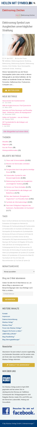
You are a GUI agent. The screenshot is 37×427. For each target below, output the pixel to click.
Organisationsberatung (21, 239)
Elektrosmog (6, 63)
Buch (11, 221)
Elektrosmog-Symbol (18, 63)
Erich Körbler (12, 66)
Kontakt (5, 313)
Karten (15, 234)
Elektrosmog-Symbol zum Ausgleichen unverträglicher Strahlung (17, 26)
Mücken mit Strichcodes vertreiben (18, 164)
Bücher (17, 221)
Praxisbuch (15, 242)
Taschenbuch (7, 258)
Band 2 (5, 221)
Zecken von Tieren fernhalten (16, 187)
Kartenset (22, 234)
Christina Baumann (27, 221)
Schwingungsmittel (9, 247)
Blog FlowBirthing (8, 337)
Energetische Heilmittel (20, 223)
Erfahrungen (7, 226)
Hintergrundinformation (10, 150)
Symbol (25, 250)
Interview (8, 234)
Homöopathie (7, 231)
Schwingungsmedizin (22, 244)
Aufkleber (8, 61)
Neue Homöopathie (24, 66)
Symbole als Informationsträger (16, 202)
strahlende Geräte (8, 68)
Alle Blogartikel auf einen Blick (15, 132)
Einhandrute (6, 223)
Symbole (24, 252)
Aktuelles (5, 142)
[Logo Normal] (17, 3)
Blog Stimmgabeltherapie (10, 339)
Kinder (30, 234)
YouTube (19, 260)
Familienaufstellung (18, 226)
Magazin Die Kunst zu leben (11, 331)
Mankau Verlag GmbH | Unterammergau (19, 423)
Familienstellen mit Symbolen (14, 229)
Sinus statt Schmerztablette (15, 160)
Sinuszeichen (27, 247)
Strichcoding (16, 250)
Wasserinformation (8, 260)
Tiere (15, 258)
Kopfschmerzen (8, 237)
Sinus (18, 247)
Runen (11, 244)
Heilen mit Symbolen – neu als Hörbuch (15, 117)
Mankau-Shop (7, 325)
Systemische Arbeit (27, 255)
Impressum (6, 316)
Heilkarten (28, 229)
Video (21, 258)
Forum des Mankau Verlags (11, 328)
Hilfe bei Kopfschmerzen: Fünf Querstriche (16, 105)
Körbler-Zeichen (19, 237)
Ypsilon (26, 260)
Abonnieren (10, 299)
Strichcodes (6, 250)
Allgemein (5, 144)
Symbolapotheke (14, 252)
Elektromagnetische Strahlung (21, 61)
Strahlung (18, 68)
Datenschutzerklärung (9, 319)
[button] (30, 3)
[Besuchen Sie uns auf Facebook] (18, 411)
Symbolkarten (14, 255)
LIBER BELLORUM (9, 334)
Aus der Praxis (22, 58)
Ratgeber (23, 242)
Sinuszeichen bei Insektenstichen (13, 101)
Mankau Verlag (7, 322)
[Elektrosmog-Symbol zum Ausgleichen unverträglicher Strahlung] (18, 45)
